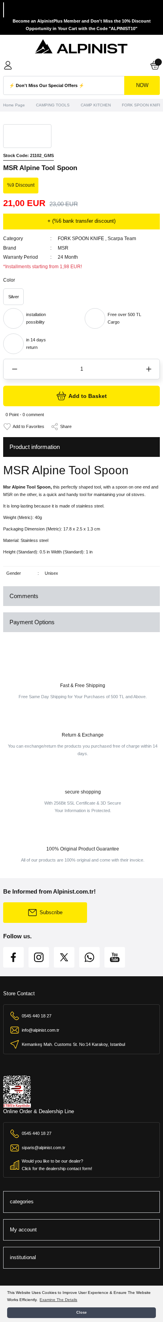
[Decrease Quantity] (14, 369)
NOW (142, 85)
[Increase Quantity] (148, 369)
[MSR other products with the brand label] (27, 136)
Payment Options (32, 622)
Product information (34, 446)
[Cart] (155, 65)
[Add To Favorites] (23, 426)
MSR (63, 248)
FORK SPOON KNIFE (81, 238)
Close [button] (81, 1312)
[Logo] (81, 47)
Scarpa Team (122, 238)
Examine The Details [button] (58, 1299)
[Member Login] (8, 65)
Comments (23, 596)
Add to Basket (87, 396)
